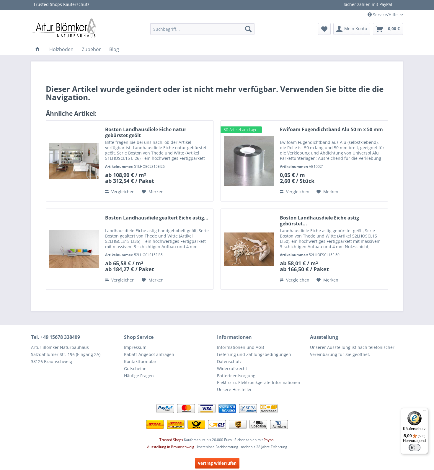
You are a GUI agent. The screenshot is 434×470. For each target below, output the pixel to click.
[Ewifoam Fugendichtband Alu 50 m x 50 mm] (249, 160)
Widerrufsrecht (232, 368)
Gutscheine (135, 368)
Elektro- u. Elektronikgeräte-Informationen (258, 382)
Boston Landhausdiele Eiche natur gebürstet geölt (145, 132)
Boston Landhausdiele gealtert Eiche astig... (156, 218)
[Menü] (424, 411)
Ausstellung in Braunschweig (170, 446)
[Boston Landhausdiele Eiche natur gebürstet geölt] (74, 160)
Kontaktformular (140, 361)
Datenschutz (229, 361)
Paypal (269, 439)
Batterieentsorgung (236, 375)
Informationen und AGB (240, 347)
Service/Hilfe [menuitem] (385, 14)
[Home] (37, 49)
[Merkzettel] (324, 29)
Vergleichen (122, 191)
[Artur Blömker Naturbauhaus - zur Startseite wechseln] (63, 27)
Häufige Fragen (139, 375)
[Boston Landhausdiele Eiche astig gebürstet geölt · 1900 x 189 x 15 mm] (249, 249)
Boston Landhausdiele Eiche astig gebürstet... (319, 221)
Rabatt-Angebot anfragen (149, 354)
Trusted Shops (171, 439)
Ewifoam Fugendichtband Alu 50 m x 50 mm (331, 129)
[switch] (414, 447)
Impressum (135, 347)
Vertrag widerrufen (217, 463)
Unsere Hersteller (234, 389)
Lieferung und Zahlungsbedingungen (254, 354)
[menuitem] (202, 29)
